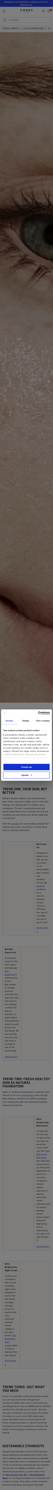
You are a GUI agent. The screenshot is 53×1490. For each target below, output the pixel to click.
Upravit (24, 775)
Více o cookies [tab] (43, 721)
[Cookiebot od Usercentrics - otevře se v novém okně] (38, 713)
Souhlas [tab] (9, 721)
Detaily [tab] (25, 721)
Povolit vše (26, 767)
